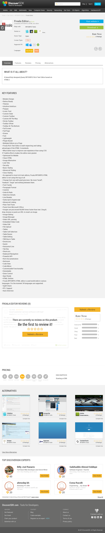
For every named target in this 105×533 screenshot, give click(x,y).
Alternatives (49, 63)
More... (44, 32)
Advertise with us (10, 521)
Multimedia (23, 10)
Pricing (38, 63)
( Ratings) (98, 36)
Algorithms (85, 10)
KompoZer (46, 413)
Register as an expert (39, 518)
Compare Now (26, 418)
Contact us (66, 515)
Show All (100, 497)
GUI (11, 10)
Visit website (91, 21)
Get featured (8, 512)
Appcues (46, 441)
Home (3, 15)
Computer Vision (39, 10)
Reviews (28, 63)
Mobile (5, 10)
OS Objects (75, 10)
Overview (7, 63)
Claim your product (10, 518)
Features (18, 63)
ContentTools (84, 441)
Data (30, 10)
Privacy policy (67, 521)
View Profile (44, 476)
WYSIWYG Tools (11, 415)
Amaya (9, 441)
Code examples (35, 515)
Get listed (7, 515)
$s (14, 4)
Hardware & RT (96, 10)
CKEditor (10, 413)
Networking (58, 10)
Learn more (35, 497)
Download (91, 27)
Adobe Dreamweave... (84, 414)
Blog (83, 4)
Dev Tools (67, 10)
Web (15, 10)
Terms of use (67, 518)
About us (66, 512)
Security (49, 10)
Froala (32, 21)
